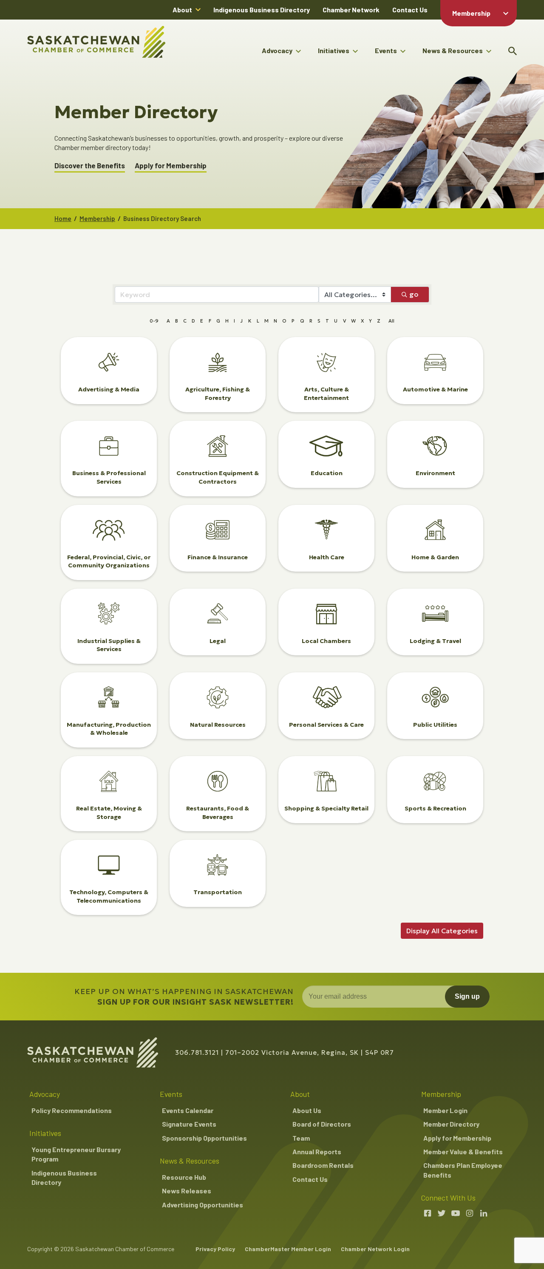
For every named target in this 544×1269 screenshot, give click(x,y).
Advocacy (277, 50)
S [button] (318, 321)
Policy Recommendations (71, 1110)
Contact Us (410, 10)
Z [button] (378, 321)
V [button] (344, 321)
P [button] (293, 321)
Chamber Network (351, 10)
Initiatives (333, 50)
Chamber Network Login (375, 1248)
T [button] (327, 321)
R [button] (310, 321)
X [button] (362, 321)
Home (62, 218)
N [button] (275, 321)
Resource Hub (184, 1177)
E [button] (201, 321)
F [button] (210, 321)
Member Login (445, 1110)
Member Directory (451, 1124)
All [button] (391, 321)
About (182, 10)
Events (386, 50)
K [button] (250, 321)
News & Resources (452, 50)
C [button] (185, 321)
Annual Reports (316, 1151)
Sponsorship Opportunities (204, 1138)
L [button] (258, 321)
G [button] (218, 321)
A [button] (168, 321)
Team (301, 1138)
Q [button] (302, 321)
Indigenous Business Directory (261, 10)
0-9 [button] (154, 321)
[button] (442, 931)
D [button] (193, 321)
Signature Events (189, 1124)
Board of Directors (321, 1124)
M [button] (266, 321)
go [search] (413, 294)
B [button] (176, 321)
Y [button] (370, 321)
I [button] (234, 321)
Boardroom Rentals (323, 1165)
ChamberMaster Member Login (288, 1248)
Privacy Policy (215, 1248)
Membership (471, 13)
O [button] (284, 321)
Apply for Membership (171, 165)
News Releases (186, 1191)
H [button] (227, 321)
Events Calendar (187, 1110)
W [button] (353, 321)
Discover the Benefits (89, 165)
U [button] (335, 321)
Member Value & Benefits (463, 1151)
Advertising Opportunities (202, 1205)
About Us (306, 1110)
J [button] (241, 321)
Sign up (467, 996)
